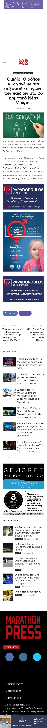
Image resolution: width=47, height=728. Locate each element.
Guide (17, 586)
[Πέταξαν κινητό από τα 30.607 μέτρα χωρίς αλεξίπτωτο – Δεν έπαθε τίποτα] (8, 562)
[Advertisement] (23, 33)
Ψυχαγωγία (19, 539)
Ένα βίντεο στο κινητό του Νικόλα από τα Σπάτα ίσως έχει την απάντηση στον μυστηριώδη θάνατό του (12, 336)
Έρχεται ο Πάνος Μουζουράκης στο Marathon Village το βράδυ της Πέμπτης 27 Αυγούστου (28, 396)
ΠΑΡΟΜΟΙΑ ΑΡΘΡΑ (10, 352)
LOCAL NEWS (18, 73)
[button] (23, 4)
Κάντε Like (9, 654)
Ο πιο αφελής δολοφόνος (28, 592)
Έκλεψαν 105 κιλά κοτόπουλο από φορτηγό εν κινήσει (29, 547)
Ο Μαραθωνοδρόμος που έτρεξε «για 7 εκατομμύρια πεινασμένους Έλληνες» (35, 334)
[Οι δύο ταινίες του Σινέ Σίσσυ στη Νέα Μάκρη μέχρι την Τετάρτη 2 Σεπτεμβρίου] (8, 579)
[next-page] (8, 457)
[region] (23, 4)
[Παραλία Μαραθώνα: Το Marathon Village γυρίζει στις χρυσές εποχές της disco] (9, 361)
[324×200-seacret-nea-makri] (23, 476)
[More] (35, 313)
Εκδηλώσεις (28, 73)
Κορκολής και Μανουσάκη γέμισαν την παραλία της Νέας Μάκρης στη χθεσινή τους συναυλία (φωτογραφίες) (30, 430)
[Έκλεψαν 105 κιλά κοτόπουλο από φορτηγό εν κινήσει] (8, 548)
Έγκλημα (18, 595)
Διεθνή (18, 553)
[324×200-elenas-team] (23, 502)
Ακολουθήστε (23, 654)
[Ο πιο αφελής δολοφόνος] (8, 595)
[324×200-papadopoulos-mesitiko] (23, 197)
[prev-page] (4, 457)
